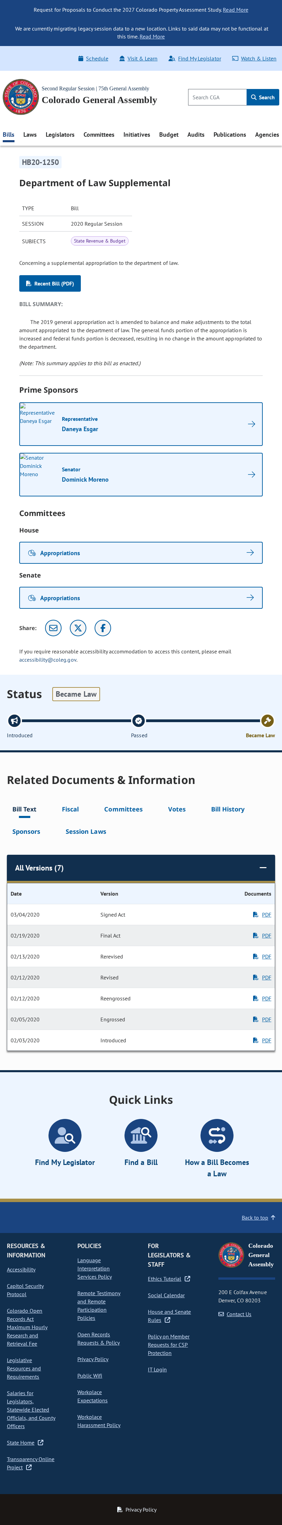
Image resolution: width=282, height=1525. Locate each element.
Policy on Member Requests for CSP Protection (168, 1344)
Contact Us (239, 1314)
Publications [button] (230, 134)
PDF (266, 914)
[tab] (24, 810)
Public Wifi (89, 1375)
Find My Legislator (199, 58)
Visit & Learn (143, 58)
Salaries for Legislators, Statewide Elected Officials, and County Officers (31, 1409)
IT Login (157, 1369)
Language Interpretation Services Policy (94, 1268)
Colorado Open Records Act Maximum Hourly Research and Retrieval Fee (27, 1327)
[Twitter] (78, 628)
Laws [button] (30, 134)
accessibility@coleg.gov (47, 659)
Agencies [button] (267, 134)
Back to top (255, 1217)
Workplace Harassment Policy (98, 1420)
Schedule (97, 58)
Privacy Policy (92, 1359)
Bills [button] (8, 134)
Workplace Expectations (92, 1396)
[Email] (53, 628)
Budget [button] (168, 134)
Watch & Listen (258, 58)
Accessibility (21, 1269)
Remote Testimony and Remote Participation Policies (98, 1305)
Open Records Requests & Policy (98, 1338)
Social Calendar (166, 1295)
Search (266, 97)
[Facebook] (103, 628)
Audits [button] (196, 134)
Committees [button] (99, 134)
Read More (235, 9)
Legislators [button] (60, 134)
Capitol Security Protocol (25, 1290)
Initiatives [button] (136, 134)
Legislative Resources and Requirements (24, 1368)
